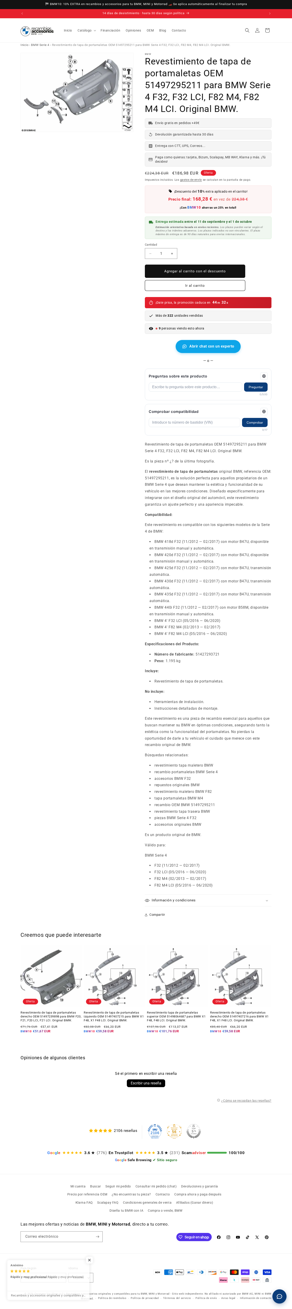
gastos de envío (191, 179)
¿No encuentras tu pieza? (131, 1194)
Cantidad (151, 244)
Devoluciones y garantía (199, 1186)
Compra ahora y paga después (197, 1194)
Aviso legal (228, 1298)
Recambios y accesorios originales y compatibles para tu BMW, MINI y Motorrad (117, 1293)
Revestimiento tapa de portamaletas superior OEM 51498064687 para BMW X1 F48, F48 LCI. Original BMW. (176, 1016)
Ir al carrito (195, 286)
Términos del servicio (177, 1298)
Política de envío (206, 1298)
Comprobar (255, 422)
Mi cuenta (78, 1186)
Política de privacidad (145, 1298)
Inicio (25, 45)
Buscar (95, 1186)
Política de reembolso (112, 1298)
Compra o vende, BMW (165, 1210)
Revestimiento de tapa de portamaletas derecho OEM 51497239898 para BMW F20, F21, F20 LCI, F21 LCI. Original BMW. (51, 1016)
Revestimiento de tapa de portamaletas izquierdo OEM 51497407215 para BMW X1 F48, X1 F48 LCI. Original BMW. (114, 1016)
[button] (86, 30)
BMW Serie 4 (40, 45)
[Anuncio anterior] (22, 13)
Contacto (163, 1194)
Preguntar (256, 387)
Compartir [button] (157, 914)
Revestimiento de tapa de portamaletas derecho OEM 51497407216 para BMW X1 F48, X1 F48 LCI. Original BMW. (239, 1016)
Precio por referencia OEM (87, 1194)
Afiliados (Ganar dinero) (194, 1202)
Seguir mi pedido (118, 1186)
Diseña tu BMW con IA (126, 1210)
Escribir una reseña (146, 1083)
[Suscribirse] (97, 1236)
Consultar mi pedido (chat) (156, 1186)
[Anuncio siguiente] (270, 13)
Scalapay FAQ (107, 1202)
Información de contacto (255, 1298)
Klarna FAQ (84, 1202)
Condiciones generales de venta (147, 1202)
